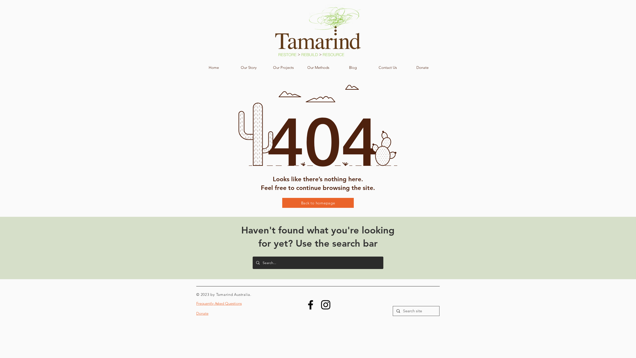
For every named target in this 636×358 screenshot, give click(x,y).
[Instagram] (325, 305)
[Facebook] (310, 305)
